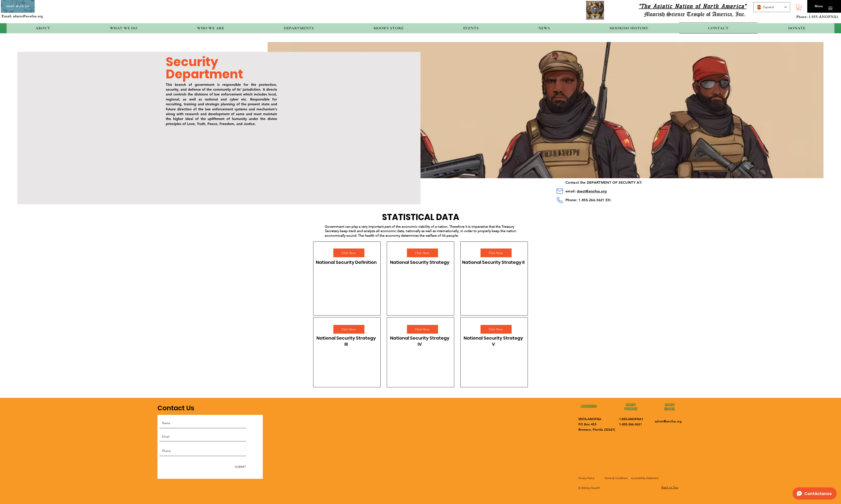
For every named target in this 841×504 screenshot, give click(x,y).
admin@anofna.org (28, 17)
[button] (799, 7)
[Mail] (559, 191)
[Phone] (559, 200)
